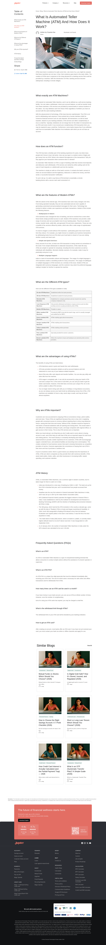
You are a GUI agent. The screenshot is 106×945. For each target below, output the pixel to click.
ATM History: (17, 53)
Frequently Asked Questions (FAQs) (19, 58)
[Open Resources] (69, 3)
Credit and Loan (72, 716)
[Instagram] (85, 843)
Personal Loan (80, 716)
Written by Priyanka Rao (47, 32)
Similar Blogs (17, 61)
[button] (15, 80)
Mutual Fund (50, 670)
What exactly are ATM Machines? (20, 20)
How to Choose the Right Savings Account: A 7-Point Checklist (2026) (50, 722)
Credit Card (42, 763)
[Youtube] (90, 843)
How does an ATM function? (19, 26)
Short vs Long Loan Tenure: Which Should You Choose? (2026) (78, 722)
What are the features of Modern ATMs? (20, 32)
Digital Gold (70, 670)
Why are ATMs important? (21, 49)
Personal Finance (43, 716)
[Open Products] (48, 3)
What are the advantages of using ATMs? (21, 44)
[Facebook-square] (82, 843)
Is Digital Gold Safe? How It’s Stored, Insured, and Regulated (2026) (77, 676)
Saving (51, 716)
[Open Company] (58, 3)
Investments (42, 670)
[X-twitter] (87, 843)
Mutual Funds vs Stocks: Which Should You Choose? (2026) (49, 676)
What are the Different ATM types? (20, 38)
